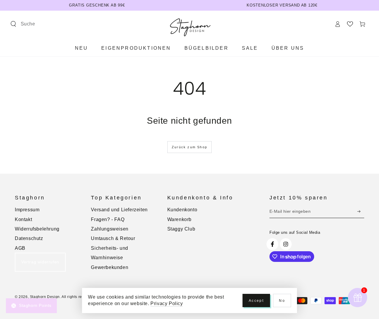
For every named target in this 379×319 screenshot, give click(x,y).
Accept (256, 301)
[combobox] (52, 24)
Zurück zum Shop (189, 147)
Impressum (27, 209)
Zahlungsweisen (109, 228)
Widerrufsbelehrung (37, 228)
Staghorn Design (45, 297)
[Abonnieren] (360, 211)
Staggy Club (181, 228)
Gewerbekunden (109, 267)
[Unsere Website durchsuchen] (13, 24)
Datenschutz (29, 238)
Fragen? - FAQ (107, 219)
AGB (20, 248)
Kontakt (23, 219)
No (282, 301)
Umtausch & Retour (113, 238)
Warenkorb (179, 219)
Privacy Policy (166, 303)
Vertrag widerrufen (40, 262)
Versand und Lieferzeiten (119, 209)
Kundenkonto (182, 209)
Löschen (96, 24)
